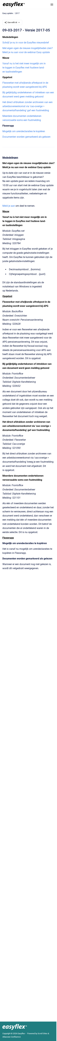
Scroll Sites (42, 1033)
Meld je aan (8, 205)
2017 (17, 13)
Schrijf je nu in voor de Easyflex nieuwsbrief (25, 42)
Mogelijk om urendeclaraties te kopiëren (23, 131)
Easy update (7, 13)
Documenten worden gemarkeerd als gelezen (26, 136)
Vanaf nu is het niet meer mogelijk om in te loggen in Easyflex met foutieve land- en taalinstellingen (24, 67)
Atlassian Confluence (11, 1037)
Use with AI (12, 22)
